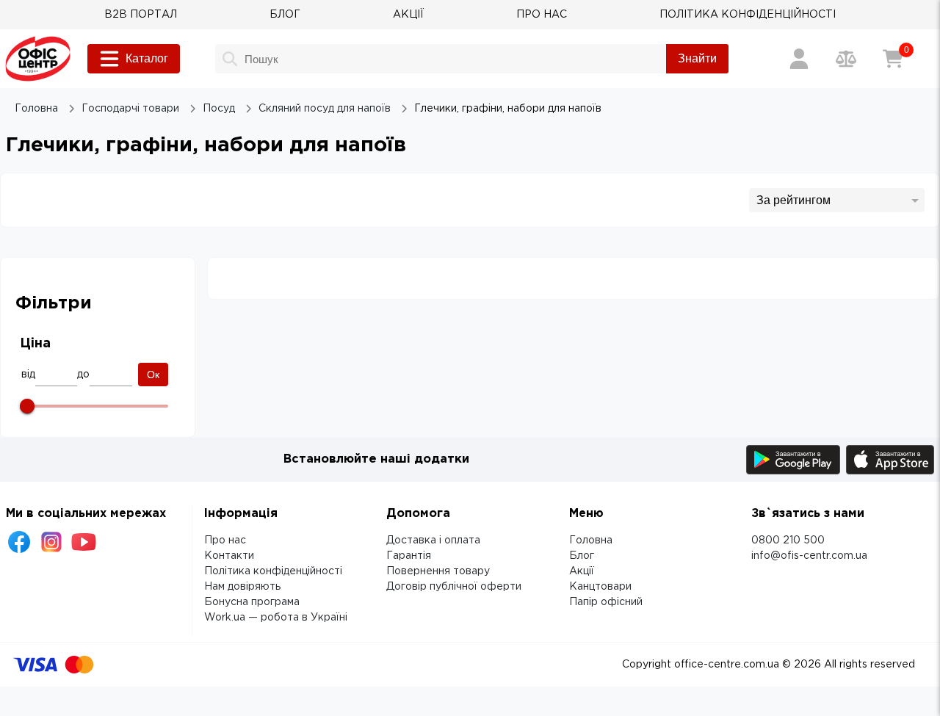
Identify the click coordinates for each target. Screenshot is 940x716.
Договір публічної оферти (453, 586)
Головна (590, 540)
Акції (581, 571)
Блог (581, 556)
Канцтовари (600, 586)
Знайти (697, 58)
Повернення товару (438, 571)
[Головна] (38, 58)
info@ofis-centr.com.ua (809, 556)
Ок (153, 374)
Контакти (229, 556)
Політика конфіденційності (273, 571)
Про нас (225, 540)
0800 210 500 (788, 540)
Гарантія (408, 556)
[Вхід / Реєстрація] (799, 58)
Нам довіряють (242, 586)
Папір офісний (606, 602)
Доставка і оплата (433, 540)
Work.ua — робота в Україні (275, 617)
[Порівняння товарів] (846, 58)
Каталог (147, 58)
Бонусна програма (252, 602)
